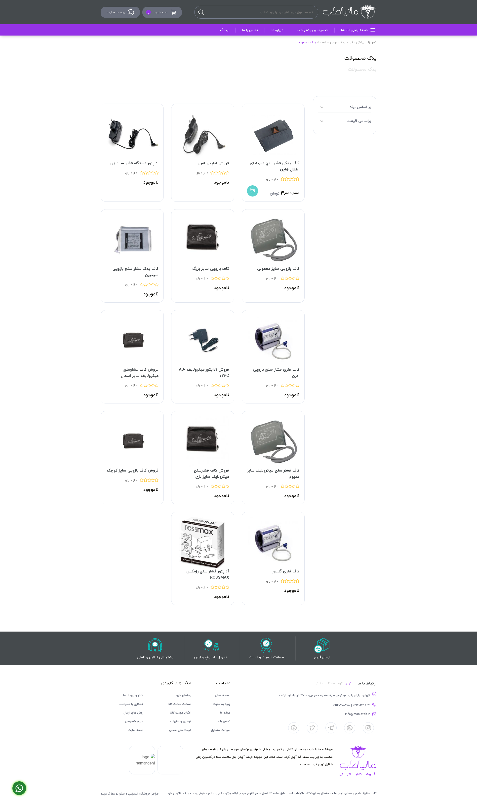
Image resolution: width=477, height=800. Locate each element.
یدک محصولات (362, 69)
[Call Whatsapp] (19, 788)
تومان (274, 193)
